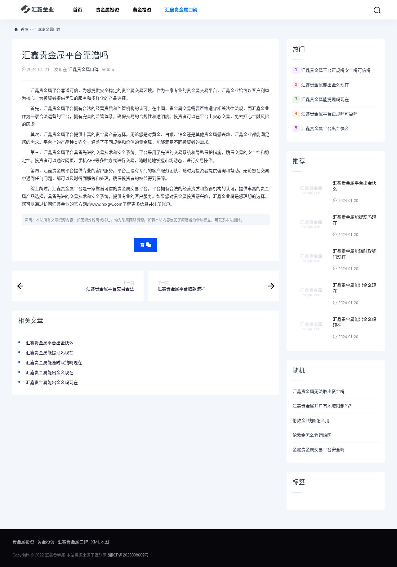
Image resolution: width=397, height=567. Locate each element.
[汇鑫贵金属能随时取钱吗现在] (311, 260)
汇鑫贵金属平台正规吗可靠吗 (329, 113)
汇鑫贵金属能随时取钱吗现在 (54, 362)
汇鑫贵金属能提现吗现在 (50, 352)
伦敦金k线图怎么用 (310, 420)
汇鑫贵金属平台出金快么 (50, 342)
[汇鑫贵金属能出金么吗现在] (311, 328)
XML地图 (100, 541)
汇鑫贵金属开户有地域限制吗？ (322, 405)
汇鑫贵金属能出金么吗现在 (52, 382)
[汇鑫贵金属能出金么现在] (311, 294)
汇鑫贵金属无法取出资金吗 (318, 391)
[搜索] (377, 10)
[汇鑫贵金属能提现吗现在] (311, 226)
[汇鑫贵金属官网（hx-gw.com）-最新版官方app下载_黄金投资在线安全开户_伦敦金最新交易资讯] (37, 10)
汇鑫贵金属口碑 (181, 9)
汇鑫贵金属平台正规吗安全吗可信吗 (336, 70)
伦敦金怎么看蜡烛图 (312, 435)
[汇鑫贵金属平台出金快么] (311, 192)
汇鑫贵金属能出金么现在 (50, 372)
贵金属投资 (107, 9)
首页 (77, 9)
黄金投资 (142, 9)
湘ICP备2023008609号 (128, 555)
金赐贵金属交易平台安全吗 (318, 449)
